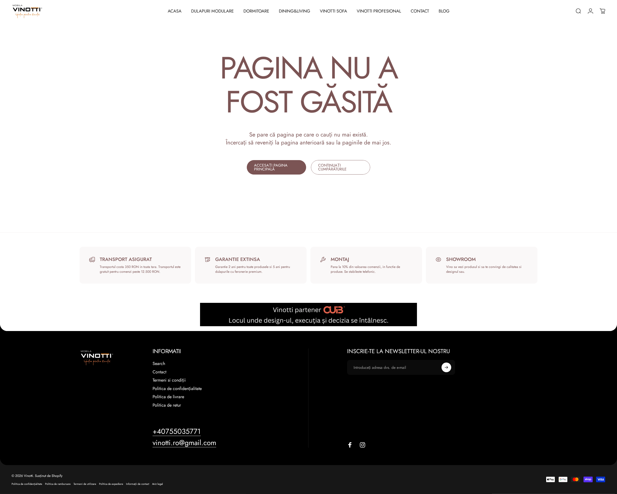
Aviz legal (157, 484)
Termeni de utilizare (85, 484)
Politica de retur (167, 405)
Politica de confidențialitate (177, 388)
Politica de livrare (168, 397)
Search (159, 363)
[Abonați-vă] (446, 367)
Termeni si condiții (169, 380)
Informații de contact (137, 484)
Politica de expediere (111, 484)
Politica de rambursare (58, 484)
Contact (159, 372)
